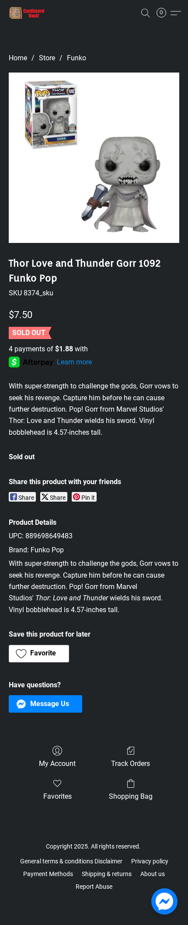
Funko (76, 58)
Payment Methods (48, 873)
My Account (57, 763)
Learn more (74, 362)
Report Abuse (94, 886)
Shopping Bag (131, 796)
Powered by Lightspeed (94, 901)
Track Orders (130, 763)
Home (18, 58)
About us (152, 873)
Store (47, 58)
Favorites (57, 796)
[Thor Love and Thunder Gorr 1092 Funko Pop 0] (94, 158)
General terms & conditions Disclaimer (71, 861)
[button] (28, 13)
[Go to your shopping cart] (164, 13)
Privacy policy (149, 861)
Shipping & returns (107, 873)
